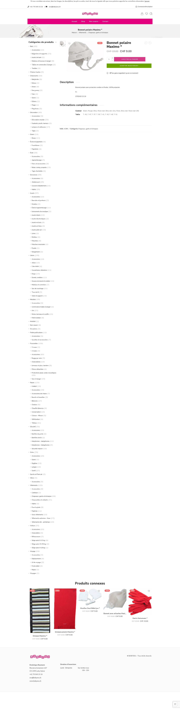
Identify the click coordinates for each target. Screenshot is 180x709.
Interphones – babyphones (40, 445)
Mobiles (34, 237)
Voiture (32, 526)
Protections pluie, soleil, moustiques (44, 373)
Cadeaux (35, 493)
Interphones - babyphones (40, 441)
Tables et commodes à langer (42, 65)
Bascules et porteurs (39, 200)
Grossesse (33, 175)
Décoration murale (38, 120)
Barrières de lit (36, 437)
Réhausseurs (36, 537)
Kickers (34, 101)
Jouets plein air (37, 230)
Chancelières (36, 362)
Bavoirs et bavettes (38, 397)
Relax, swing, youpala (39, 167)
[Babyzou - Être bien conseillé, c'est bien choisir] (90, 14)
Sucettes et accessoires (40, 340)
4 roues (34, 351)
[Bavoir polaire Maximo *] (149, 42)
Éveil (31, 153)
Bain (31, 46)
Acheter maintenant (129, 66)
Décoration (34, 112)
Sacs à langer (36, 379)
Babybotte (35, 79)
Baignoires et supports (39, 54)
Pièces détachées (37, 369)
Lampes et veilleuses (39, 127)
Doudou (34, 204)
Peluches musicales (38, 244)
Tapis (33, 131)
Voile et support (37, 296)
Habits (34, 189)
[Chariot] (142, 13)
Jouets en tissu (37, 226)
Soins (32, 452)
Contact (105, 21)
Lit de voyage (36, 562)
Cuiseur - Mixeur (37, 415)
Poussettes (34, 343)
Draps (34, 274)
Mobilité (33, 321)
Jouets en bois (36, 222)
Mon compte (93, 21)
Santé (34, 471)
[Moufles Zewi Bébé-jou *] (90, 596)
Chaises (34, 405)
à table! (34, 386)
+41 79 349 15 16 (36, 7)
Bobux (34, 83)
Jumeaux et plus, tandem (40, 365)
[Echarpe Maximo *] (40, 610)
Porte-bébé (35, 566)
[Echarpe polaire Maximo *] (65, 608)
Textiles (34, 68)
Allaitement (36, 182)
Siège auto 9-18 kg (38, 548)
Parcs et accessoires (39, 164)
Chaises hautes (35, 72)
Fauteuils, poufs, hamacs (40, 123)
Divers (34, 87)
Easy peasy (35, 90)
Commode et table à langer (41, 307)
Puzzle (34, 248)
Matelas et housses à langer (41, 61)
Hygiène (34, 463)
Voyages (33, 573)
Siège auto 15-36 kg (39, 544)
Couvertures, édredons (39, 270)
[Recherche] (151, 13)
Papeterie (35, 149)
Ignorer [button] (147, 1)
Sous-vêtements (37, 515)
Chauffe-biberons (38, 408)
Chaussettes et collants (40, 500)
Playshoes (35, 109)
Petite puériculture (36, 332)
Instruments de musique (40, 211)
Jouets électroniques (39, 219)
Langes (34, 467)
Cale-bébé (35, 266)
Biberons (35, 401)
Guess (34, 98)
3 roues (34, 347)
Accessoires (36, 50)
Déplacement (36, 559)
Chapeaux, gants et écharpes (98, 32)
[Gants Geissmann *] (140, 601)
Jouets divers (36, 215)
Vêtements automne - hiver (41, 518)
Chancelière (36, 533)
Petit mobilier (36, 318)
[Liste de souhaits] (69, 43)
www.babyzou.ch (35, 681)
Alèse (34, 263)
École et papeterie (36, 142)
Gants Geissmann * (140, 618)
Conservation (36, 412)
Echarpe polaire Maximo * (65, 632)
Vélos (32, 478)
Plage (34, 105)
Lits (33, 310)
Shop (83, 21)
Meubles (33, 299)
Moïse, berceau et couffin (40, 314)
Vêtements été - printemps (41, 522)
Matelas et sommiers (39, 285)
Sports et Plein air (36, 474)
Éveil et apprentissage (39, 208)
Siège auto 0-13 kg (38, 540)
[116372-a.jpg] (63, 43)
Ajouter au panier (130, 59)
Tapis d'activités (37, 171)
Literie (32, 255)
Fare (33, 94)
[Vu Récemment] (175, 704)
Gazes (34, 459)
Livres (34, 233)
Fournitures (35, 145)
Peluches (35, 241)
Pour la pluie (36, 507)
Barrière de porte (37, 434)
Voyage (32, 551)
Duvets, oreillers (37, 277)
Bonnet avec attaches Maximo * (115, 613)
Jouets (32, 193)
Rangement (36, 252)
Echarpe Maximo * (40, 636)
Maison (74, 32)
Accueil (74, 21)
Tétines (34, 423)
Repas (32, 382)
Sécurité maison (37, 449)
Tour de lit (35, 292)
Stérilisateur (36, 419)
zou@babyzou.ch (55, 7)
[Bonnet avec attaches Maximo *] (115, 599)
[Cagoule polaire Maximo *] (145, 42)
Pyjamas (34, 511)
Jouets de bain (36, 57)
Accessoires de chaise (39, 393)
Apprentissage (37, 160)
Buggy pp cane (37, 358)
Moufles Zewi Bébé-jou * (90, 608)
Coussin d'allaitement (39, 186)
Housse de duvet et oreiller (41, 281)
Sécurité (33, 427)
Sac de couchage (37, 288)
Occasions (33, 329)
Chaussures (34, 76)
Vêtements (82, 32)
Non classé (34, 325)
